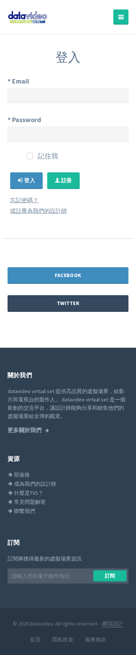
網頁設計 (112, 623)
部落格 (21, 474)
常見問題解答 (29, 502)
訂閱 (110, 576)
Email (18, 81)
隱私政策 (63, 639)
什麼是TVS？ (28, 492)
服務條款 (95, 639)
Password (24, 119)
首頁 (36, 639)
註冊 (66, 180)
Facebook (68, 275)
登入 (29, 180)
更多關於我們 (25, 430)
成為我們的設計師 (34, 483)
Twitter (68, 303)
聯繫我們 (24, 511)
